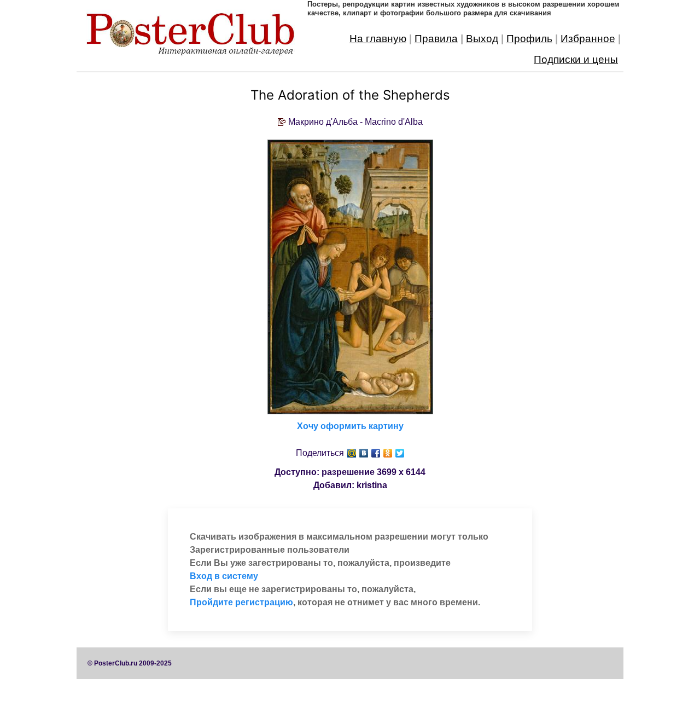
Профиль (529, 38)
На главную (377, 38)
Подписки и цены (576, 59)
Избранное (588, 38)
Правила (436, 38)
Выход (482, 38)
